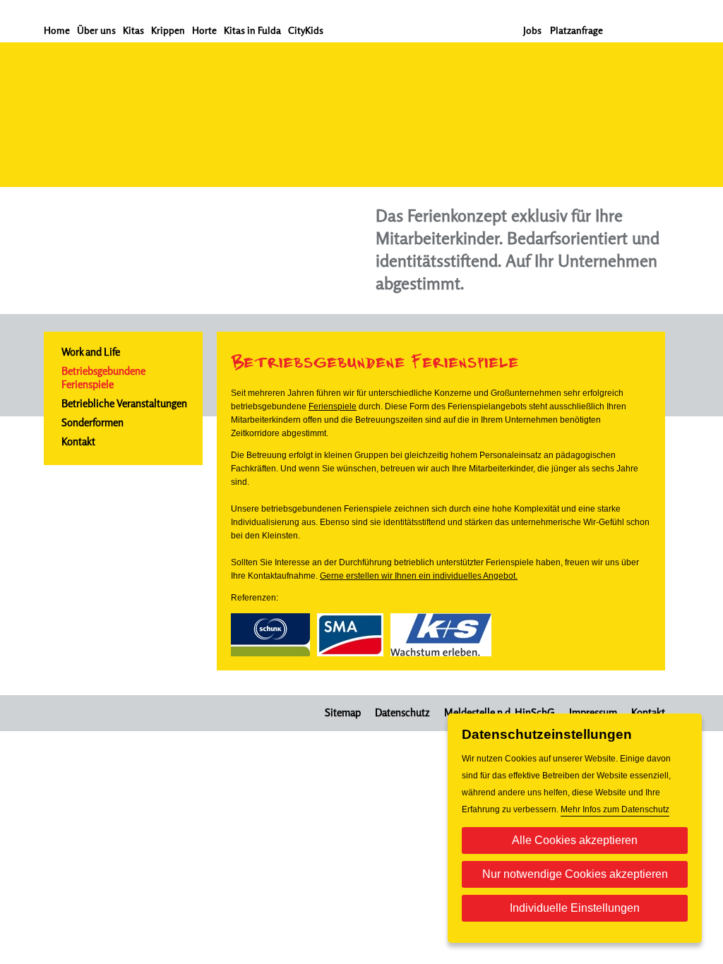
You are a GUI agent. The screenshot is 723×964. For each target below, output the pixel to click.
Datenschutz (402, 712)
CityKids (305, 30)
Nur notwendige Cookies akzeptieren (575, 874)
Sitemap (343, 712)
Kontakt (78, 441)
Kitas (133, 30)
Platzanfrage (576, 30)
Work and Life (90, 352)
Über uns (96, 30)
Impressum (593, 712)
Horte (204, 30)
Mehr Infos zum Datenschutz (615, 809)
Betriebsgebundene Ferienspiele (103, 377)
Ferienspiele (333, 406)
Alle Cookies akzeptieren (575, 840)
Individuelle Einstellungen (575, 908)
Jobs (532, 30)
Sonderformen (92, 422)
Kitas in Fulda (252, 30)
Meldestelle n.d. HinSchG (499, 712)
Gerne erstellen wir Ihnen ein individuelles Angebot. (419, 576)
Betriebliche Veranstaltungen (124, 403)
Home (57, 30)
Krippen (168, 30)
